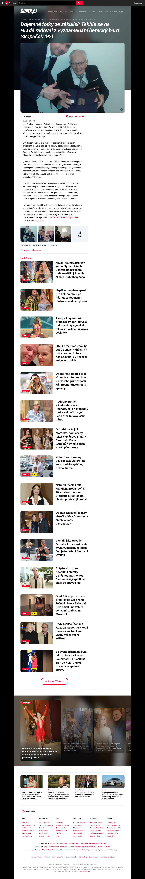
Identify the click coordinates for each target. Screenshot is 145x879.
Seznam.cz (138, 3)
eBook (71, 116)
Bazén (45, 846)
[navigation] (2, 3)
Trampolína (63, 846)
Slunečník (71, 846)
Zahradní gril (101, 846)
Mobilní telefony (46, 850)
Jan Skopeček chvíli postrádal (65, 217)
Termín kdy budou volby (29, 830)
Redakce (47, 857)
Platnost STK (111, 836)
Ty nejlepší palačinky (79, 822)
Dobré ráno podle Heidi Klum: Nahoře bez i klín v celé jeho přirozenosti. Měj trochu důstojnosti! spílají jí (71, 381)
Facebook (33, 857)
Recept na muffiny (78, 825)
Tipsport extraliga (61, 828)
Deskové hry (85, 850)
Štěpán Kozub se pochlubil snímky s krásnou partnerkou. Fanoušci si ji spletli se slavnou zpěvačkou (70, 575)
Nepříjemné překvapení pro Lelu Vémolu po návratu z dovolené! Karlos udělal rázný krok (71, 296)
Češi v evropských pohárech (97, 843)
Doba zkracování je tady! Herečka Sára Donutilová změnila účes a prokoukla (72, 518)
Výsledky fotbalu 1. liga (62, 825)
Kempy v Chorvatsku (96, 822)
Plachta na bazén (54, 846)
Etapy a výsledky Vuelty (46, 825)
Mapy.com (53, 843)
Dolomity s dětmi (95, 836)
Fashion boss (111, 12)
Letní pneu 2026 (112, 822)
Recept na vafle (77, 833)
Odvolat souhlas (93, 857)
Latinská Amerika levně (96, 833)
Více (121, 12)
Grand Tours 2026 (44, 836)
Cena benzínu (84, 843)
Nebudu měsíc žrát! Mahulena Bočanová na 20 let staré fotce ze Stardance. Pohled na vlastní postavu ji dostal (71, 492)
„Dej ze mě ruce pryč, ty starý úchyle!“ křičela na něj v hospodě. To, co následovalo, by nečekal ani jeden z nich (71, 353)
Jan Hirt (41, 828)
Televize (83, 12)
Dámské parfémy (68, 850)
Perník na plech (77, 836)
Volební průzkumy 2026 (29, 825)
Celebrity (52, 12)
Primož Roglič (43, 833)
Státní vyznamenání (39, 245)
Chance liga (59, 822)
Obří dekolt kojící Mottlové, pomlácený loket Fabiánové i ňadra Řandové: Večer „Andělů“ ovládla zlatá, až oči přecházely (71, 438)
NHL (57, 836)
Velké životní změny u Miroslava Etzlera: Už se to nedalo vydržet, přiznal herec (70, 463)
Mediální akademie (57, 857)
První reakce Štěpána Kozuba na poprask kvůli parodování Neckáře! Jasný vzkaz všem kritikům (72, 631)
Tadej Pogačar (43, 830)
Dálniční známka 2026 (113, 825)
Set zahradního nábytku (89, 846)
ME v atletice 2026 (61, 830)
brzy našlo (39, 220)
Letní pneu (77, 850)
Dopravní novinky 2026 (113, 828)
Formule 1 (59, 833)
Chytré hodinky (102, 850)
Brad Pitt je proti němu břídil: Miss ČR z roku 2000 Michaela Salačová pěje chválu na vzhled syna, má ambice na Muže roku (71, 605)
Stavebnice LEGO (57, 850)
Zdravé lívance (77, 828)
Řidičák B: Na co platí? (113, 830)
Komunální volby (27, 836)
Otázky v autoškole (112, 833)
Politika (63, 12)
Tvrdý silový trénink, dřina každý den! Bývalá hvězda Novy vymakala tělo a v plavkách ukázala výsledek (72, 325)
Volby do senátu (26, 833)
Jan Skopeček (26, 245)
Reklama (40, 857)
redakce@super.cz (85, 871)
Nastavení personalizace (107, 857)
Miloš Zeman (53, 245)
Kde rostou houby (74, 843)
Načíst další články (54, 681)
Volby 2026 (25, 822)
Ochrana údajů (83, 857)
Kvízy (99, 12)
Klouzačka (78, 846)
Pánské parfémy (112, 850)
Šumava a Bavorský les (97, 828)
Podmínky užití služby (71, 857)
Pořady (73, 12)
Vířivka (108, 846)
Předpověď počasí (62, 843)
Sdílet (79, 116)
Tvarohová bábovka (79, 830)
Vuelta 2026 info (44, 822)
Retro (92, 12)
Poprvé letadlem (95, 825)
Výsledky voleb (26, 828)
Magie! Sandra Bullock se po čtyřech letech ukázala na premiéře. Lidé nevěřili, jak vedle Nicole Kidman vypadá (70, 270)
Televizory (93, 850)
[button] (72, 78)
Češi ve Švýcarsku (95, 830)
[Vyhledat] (79, 3)
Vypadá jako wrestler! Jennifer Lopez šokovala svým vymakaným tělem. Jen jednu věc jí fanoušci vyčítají (72, 548)
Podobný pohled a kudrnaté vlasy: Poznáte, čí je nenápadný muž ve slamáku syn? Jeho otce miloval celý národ (72, 410)
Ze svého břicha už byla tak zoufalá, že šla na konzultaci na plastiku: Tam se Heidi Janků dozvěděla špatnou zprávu (71, 660)
